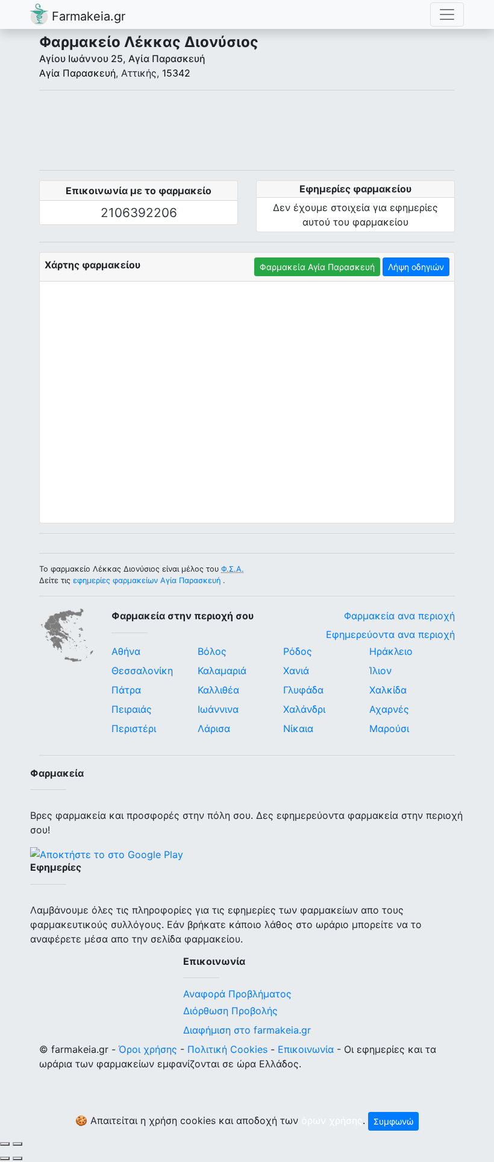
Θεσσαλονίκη (142, 671)
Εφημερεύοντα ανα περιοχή (390, 634)
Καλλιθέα (218, 690)
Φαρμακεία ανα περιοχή (399, 616)
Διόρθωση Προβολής (230, 1011)
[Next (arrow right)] (17, 1158)
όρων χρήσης (332, 1120)
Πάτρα (126, 690)
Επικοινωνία (306, 1049)
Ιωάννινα (218, 709)
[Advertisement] (247, 130)
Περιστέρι (133, 728)
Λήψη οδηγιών (416, 267)
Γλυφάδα (303, 690)
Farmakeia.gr (86, 16)
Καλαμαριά (222, 671)
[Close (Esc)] (5, 1144)
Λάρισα (214, 728)
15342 (176, 73)
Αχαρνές (389, 709)
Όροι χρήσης (148, 1049)
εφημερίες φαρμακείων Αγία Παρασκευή (146, 580)
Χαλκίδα (388, 690)
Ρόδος (297, 651)
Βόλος (212, 651)
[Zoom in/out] (17, 1144)
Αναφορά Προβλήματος (237, 994)
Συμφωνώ (393, 1121)
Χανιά (296, 671)
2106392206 (139, 212)
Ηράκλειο (391, 651)
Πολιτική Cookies (227, 1049)
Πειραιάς (131, 709)
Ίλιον (380, 671)
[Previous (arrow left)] (5, 1158)
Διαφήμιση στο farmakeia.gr (247, 1030)
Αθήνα (125, 651)
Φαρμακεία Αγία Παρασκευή (317, 267)
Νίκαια (298, 728)
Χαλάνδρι (304, 709)
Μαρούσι (389, 728)
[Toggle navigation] (447, 14)
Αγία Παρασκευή (77, 73)
